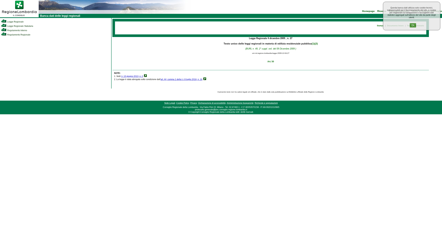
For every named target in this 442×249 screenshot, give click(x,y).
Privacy (193, 103)
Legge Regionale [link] (15, 22)
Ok (412, 25)
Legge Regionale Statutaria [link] (20, 26)
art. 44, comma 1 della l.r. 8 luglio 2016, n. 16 (181, 79)
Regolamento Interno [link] (17, 30)
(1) (313, 43)
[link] (19, 16)
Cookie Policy (182, 103)
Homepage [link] (368, 11)
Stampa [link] (380, 26)
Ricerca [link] (381, 11)
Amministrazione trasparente (240, 103)
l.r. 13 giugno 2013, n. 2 (132, 76)
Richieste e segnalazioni (266, 103)
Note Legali (169, 103)
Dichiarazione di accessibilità (212, 103)
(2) (316, 43)
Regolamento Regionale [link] (18, 35)
